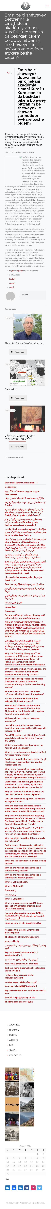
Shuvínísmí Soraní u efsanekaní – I (24, 343)
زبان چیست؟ (10, 611)
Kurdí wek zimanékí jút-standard (21, 986)
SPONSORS (14, 1030)
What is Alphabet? (14, 886)
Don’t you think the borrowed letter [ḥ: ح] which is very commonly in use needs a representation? (25, 762)
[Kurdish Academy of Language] (25, 5)
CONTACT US (15, 1055)
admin (25, 295)
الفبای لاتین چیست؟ (13, 602)
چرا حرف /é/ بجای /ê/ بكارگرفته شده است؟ (24, 498)
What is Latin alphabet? (16, 881)
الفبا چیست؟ (10, 606)
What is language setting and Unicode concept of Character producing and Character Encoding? (24, 906)
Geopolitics (11, 389)
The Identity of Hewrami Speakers (22, 936)
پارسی (11, 287)
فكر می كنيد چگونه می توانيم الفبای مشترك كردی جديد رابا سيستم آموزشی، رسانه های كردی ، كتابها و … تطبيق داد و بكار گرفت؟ (24, 512)
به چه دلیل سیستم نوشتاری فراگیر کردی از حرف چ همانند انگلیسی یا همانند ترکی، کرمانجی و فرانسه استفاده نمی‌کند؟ (23, 522)
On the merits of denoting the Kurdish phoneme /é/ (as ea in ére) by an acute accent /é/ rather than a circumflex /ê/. (24, 784)
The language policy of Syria (19, 1001)
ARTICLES (13, 1040)
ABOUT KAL (14, 1025)
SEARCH (12, 1050)
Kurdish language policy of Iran (20, 997)
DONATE (13, 1035)
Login (11, 271)
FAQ (11, 1045)
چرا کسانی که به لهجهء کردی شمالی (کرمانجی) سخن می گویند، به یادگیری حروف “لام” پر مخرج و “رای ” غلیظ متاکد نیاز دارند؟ (25, 532)
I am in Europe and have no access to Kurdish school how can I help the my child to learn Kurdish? (25, 728)
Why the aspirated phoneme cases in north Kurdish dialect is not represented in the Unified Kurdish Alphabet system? (25, 808)
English (12, 279)
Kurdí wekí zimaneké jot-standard (21, 963)
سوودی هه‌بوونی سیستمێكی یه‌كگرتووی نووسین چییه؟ (19, 437)
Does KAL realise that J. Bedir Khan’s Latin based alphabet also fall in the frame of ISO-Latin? (25, 738)
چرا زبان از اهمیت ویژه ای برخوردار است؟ (23, 922)
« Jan (7, 1179)
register (19, 271)
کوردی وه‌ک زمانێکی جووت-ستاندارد (21, 982)
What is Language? (14, 898)
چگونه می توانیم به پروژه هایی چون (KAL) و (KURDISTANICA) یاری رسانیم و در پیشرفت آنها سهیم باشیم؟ (24, 916)
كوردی (11, 283)
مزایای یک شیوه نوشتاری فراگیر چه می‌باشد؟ (24, 584)
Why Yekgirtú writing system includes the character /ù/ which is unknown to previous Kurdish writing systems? (25, 671)
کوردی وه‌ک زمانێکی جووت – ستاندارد (21, 959)
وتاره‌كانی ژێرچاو (12, 941)
